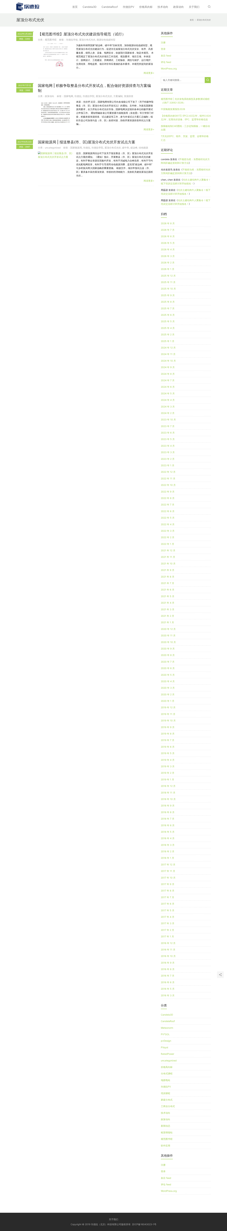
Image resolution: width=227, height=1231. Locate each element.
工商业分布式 (168, 1106)
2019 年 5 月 (167, 753)
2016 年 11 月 (168, 949)
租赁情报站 (166, 1132)
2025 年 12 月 (168, 275)
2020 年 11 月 (168, 635)
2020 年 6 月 (168, 668)
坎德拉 (77, 96)
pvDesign (166, 1040)
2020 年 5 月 (168, 674)
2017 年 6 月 (167, 903)
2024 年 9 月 (168, 367)
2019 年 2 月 (167, 772)
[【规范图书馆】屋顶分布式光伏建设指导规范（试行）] (55, 55)
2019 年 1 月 (167, 779)
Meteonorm (167, 1027)
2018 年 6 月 (167, 825)
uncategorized (53, 147)
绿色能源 (143, 147)
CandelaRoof (110, 6)
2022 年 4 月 (167, 524)
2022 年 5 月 (167, 517)
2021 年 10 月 (168, 563)
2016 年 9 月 (167, 962)
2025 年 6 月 (168, 314)
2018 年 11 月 (168, 792)
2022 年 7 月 (167, 504)
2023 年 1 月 (167, 465)
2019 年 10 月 (168, 720)
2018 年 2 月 (167, 851)
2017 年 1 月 (167, 936)
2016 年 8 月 (167, 969)
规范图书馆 (51, 39)
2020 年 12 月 (168, 629)
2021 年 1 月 (167, 622)
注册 (163, 42)
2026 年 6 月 (168, 236)
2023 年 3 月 (168, 452)
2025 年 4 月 (168, 328)
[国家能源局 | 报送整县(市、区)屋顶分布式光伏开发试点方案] (55, 155)
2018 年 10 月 (168, 799)
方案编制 (118, 96)
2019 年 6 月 (167, 746)
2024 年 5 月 (168, 393)
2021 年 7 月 (167, 583)
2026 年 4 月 (168, 249)
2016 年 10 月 (168, 956)
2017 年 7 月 (167, 897)
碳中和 (125, 147)
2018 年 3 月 (167, 844)
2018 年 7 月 (167, 818)
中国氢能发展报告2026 (173, 109)
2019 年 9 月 (167, 727)
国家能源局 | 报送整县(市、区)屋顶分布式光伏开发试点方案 (86, 142)
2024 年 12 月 (168, 347)
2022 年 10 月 (168, 485)
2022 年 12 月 (168, 471)
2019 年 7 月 (167, 740)
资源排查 (128, 96)
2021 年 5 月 (167, 596)
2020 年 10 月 (168, 642)
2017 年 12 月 (168, 864)
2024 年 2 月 (167, 413)
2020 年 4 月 (168, 681)
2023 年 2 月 (167, 458)
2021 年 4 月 (167, 602)
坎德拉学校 (72, 39)
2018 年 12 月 (168, 786)
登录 (163, 49)
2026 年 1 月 (167, 269)
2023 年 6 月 (168, 432)
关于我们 (194, 6)
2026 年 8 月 (168, 223)
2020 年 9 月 (168, 648)
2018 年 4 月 (167, 838)
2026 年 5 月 (168, 243)
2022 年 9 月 (167, 491)
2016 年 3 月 (167, 995)
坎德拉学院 (88, 96)
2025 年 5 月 (168, 321)
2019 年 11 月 (168, 714)
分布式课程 (166, 1073)
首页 (75, 6)
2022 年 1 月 (167, 543)
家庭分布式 (166, 1099)
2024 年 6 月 (168, 386)
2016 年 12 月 (168, 943)
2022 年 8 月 (167, 498)
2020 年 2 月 (167, 694)
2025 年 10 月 (168, 288)
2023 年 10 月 (168, 419)
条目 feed (166, 55)
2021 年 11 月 (168, 556)
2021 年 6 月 (167, 589)
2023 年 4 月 (168, 445)
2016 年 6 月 (167, 982)
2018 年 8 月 (167, 812)
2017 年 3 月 (167, 923)
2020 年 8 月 (168, 655)
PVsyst (164, 1047)
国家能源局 (76, 147)
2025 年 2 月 (167, 334)
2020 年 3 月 (168, 687)
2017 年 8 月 (167, 890)
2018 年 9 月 (167, 805)
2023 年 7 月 (167, 426)
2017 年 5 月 (167, 910)
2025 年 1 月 (167, 341)
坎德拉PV (128, 6)
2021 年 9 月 (167, 570)
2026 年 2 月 (167, 262)
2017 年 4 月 (167, 916)
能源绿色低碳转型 (106, 39)
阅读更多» (149, 72)
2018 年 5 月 (167, 831)
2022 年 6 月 (167, 511)
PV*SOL (165, 1034)
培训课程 (165, 1093)
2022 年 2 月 (167, 537)
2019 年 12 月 (168, 707)
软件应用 (165, 1145)
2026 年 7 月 (167, 229)
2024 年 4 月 (168, 399)
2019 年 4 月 (167, 759)
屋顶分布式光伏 (87, 39)
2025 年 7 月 (167, 308)
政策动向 (178, 6)
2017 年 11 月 (168, 871)
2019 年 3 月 (167, 766)
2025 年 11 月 (168, 282)
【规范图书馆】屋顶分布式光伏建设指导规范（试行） (82, 34)
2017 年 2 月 (167, 930)
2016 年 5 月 (167, 988)
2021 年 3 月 (167, 609)
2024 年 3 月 (168, 406)
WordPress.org (169, 68)
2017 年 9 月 (167, 884)
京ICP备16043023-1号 (144, 1224)
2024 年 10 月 (168, 360)
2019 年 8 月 (167, 733)
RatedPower (167, 1053)
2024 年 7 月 (167, 380)
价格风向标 (146, 6)
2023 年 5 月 (168, 439)
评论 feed (166, 62)
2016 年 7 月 (167, 975)
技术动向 (163, 6)
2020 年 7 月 (167, 661)
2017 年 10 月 (168, 877)
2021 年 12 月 (168, 550)
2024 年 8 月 (168, 373)
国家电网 (68, 96)
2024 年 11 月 (168, 354)
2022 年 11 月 (168, 478)
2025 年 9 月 (168, 295)
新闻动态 (165, 1125)
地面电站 (165, 1080)
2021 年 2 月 (167, 615)
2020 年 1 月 (167, 700)
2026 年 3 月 (168, 256)
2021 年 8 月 (167, 576)
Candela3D (90, 6)
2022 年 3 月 (167, 530)
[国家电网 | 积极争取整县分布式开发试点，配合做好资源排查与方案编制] (55, 111)
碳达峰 (133, 147)
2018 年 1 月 (167, 857)
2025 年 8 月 (168, 301)
